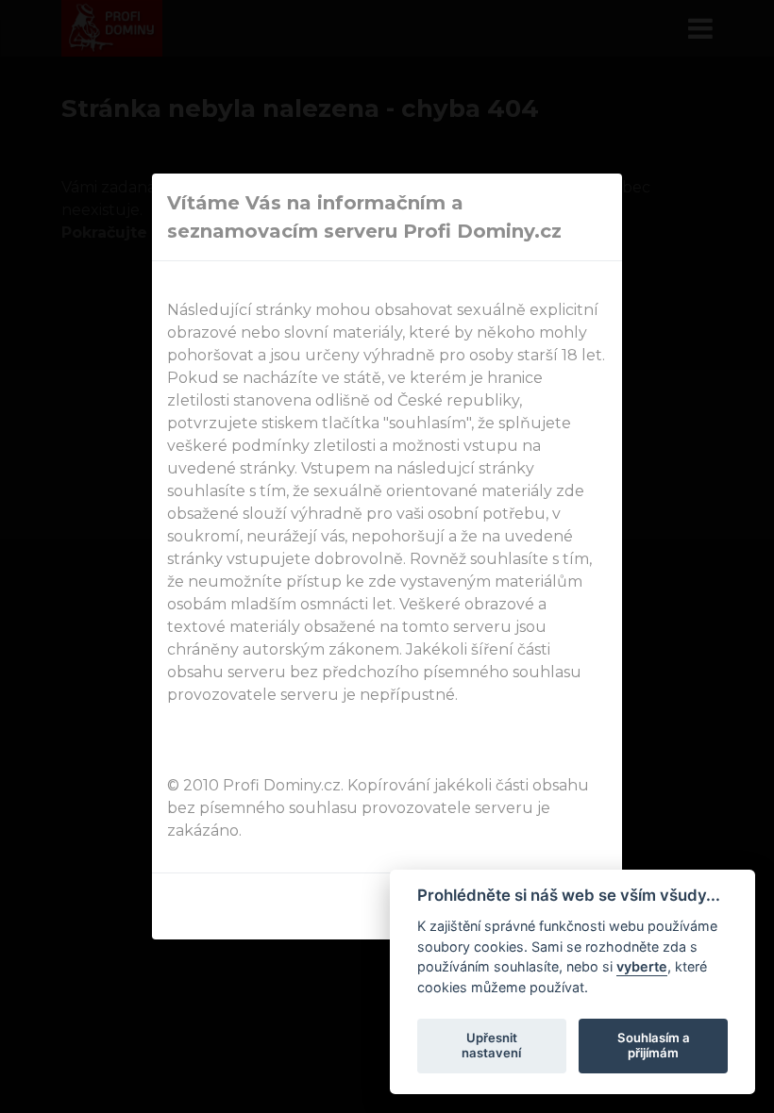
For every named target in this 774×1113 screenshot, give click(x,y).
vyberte (641, 966)
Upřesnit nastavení (491, 1045)
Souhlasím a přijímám (653, 1045)
